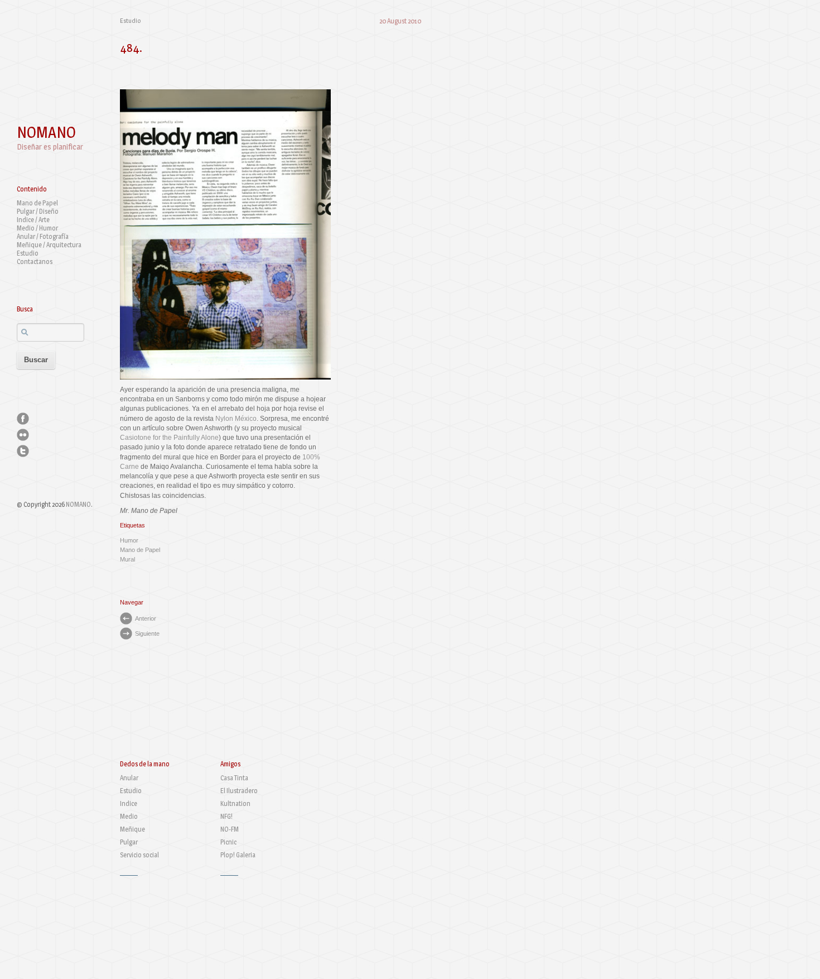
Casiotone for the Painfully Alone (169, 437)
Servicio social (139, 855)
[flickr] (23, 435)
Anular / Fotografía (43, 236)
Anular (129, 778)
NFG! (226, 816)
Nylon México (236, 418)
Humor (129, 540)
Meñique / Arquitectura (49, 245)
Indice (128, 803)
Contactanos (34, 261)
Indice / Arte (33, 219)
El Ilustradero (239, 790)
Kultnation (235, 803)
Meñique (132, 829)
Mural (127, 559)
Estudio (27, 253)
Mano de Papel (37, 203)
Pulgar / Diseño (38, 211)
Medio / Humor (37, 228)
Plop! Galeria (237, 855)
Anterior (145, 618)
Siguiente (147, 633)
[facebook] (23, 418)
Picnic (228, 842)
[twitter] (23, 451)
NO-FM (229, 829)
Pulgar (129, 842)
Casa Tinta (234, 778)
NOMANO (46, 132)
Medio (129, 816)
